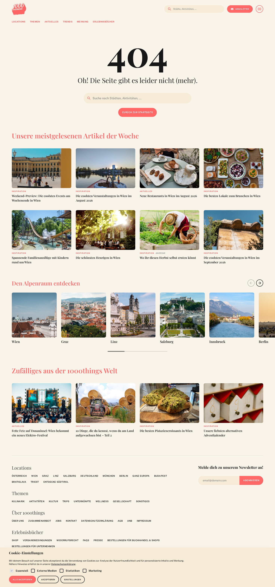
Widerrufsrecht (67, 540)
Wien (34, 476)
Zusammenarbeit (39, 521)
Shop (15, 540)
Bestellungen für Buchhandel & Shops (133, 540)
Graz (45, 476)
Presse (98, 540)
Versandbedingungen (37, 540)
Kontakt (71, 521)
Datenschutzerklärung (97, 521)
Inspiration (19, 191)
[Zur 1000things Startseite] (19, 9)
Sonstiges (143, 501)
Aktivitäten (36, 501)
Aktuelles (146, 191)
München (109, 476)
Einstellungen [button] (72, 579)
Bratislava (19, 482)
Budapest (160, 476)
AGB (120, 521)
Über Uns (18, 521)
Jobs (58, 521)
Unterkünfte (82, 501)
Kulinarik (18, 501)
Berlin (123, 476)
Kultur (53, 501)
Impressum (144, 521)
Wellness (102, 501)
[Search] (168, 9)
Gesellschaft (122, 501)
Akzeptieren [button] (48, 579)
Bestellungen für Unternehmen (33, 546)
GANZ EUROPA (140, 476)
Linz (56, 476)
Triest (35, 482)
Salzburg (69, 476)
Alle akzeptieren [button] (22, 579)
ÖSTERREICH (19, 476)
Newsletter (242, 9)
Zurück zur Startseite (137, 112)
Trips (65, 501)
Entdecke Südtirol (55, 482)
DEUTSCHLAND (89, 476)
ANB (129, 521)
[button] (259, 283)
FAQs (86, 540)
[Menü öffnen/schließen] (259, 9)
